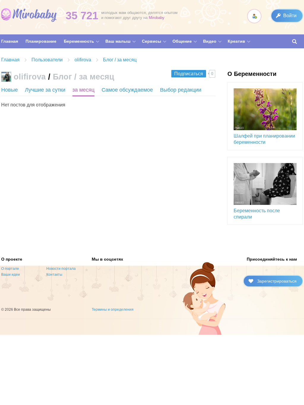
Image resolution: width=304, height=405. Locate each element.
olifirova (30, 76)
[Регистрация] (254, 16)
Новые (9, 90)
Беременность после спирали (257, 213)
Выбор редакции (180, 90)
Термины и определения (113, 309)
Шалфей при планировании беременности (264, 139)
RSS (119, 77)
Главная (10, 59)
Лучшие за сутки (45, 90)
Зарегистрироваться (277, 281)
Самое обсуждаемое (127, 90)
